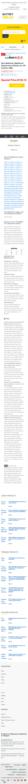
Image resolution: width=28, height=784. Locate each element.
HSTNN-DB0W (18, 190)
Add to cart (18, 85)
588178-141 (19, 173)
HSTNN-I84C (7, 201)
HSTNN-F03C (10, 197)
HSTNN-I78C (17, 197)
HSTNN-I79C (7, 199)
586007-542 (7, 171)
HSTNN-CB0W (10, 186)
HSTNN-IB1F (20, 205)
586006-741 (13, 166)
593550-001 (13, 175)
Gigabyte (3, 695)
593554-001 (7, 177)
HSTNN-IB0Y (7, 205)
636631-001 (7, 181)
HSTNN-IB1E (14, 205)
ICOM (2, 680)
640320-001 (13, 181)
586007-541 (19, 169)
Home (2, 47)
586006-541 (7, 166)
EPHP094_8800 (11, 92)
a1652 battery (11, 774)
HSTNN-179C (14, 184)
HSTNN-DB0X (7, 192)
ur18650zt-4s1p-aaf (21, 774)
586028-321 (19, 171)
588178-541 (7, 175)
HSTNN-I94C (14, 201)
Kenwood (3, 674)
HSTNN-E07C (10, 194)
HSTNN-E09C (7, 196)
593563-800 (19, 179)
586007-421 (13, 169)
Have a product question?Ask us (10, 75)
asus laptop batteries (11, 769)
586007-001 (7, 167)
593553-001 (19, 175)
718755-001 (13, 182)
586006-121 (13, 162)
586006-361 (19, 164)
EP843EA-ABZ (19, 182)
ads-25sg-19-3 (22, 769)
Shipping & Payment (15, 7)
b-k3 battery (17, 765)
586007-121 (13, 167)
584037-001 (7, 162)
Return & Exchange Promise (12, 9)
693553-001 (19, 181)
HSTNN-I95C (20, 201)
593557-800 (19, 177)
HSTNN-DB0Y (14, 192)
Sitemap (3, 726)
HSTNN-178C (7, 184)
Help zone (14, 150)
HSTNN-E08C (17, 194)
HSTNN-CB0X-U (15, 188)
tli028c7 (24, 765)
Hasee (2, 683)
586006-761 (19, 166)
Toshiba (3, 704)
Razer (2, 677)
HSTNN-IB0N (7, 203)
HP (23, 47)
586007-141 (19, 167)
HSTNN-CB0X (7, 188)
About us (3, 714)
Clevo (2, 698)
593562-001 (13, 179)
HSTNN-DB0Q (11, 190)
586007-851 (13, 171)
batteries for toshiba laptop (19, 772)
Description (14, 141)
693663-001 (7, 182)
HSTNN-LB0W (10, 209)
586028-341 (7, 173)
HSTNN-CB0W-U (18, 186)
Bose (2, 701)
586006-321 (13, 164)
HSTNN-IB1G (7, 207)
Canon (2, 692)
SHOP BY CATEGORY (13, 27)
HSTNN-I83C (20, 199)
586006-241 (7, 164)
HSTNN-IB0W (14, 203)
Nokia (2, 671)
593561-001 (7, 179)
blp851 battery (9, 767)
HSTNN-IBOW (14, 207)
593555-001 (13, 177)
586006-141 (19, 162)
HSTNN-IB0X (21, 203)
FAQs (25, 9)
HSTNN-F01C (14, 196)
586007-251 (7, 169)
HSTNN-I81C (14, 199)
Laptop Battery (12, 47)
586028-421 (13, 173)
